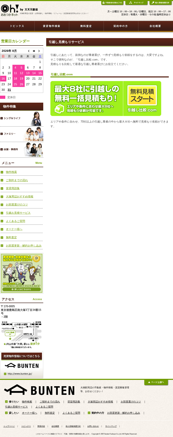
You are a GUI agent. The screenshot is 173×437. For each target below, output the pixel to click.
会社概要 (55, 426)
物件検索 (11, 172)
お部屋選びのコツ (17, 204)
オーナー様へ (14, 229)
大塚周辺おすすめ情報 (19, 196)
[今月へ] (34, 51)
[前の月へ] (28, 51)
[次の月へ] (40, 51)
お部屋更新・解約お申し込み (24, 245)
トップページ (9, 426)
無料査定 (11, 237)
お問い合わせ (93, 426)
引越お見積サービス (18, 212)
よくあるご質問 (15, 221)
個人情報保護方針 (73, 426)
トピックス (26, 426)
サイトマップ (111, 426)
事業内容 (41, 426)
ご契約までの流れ (17, 180)
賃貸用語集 (13, 188)
